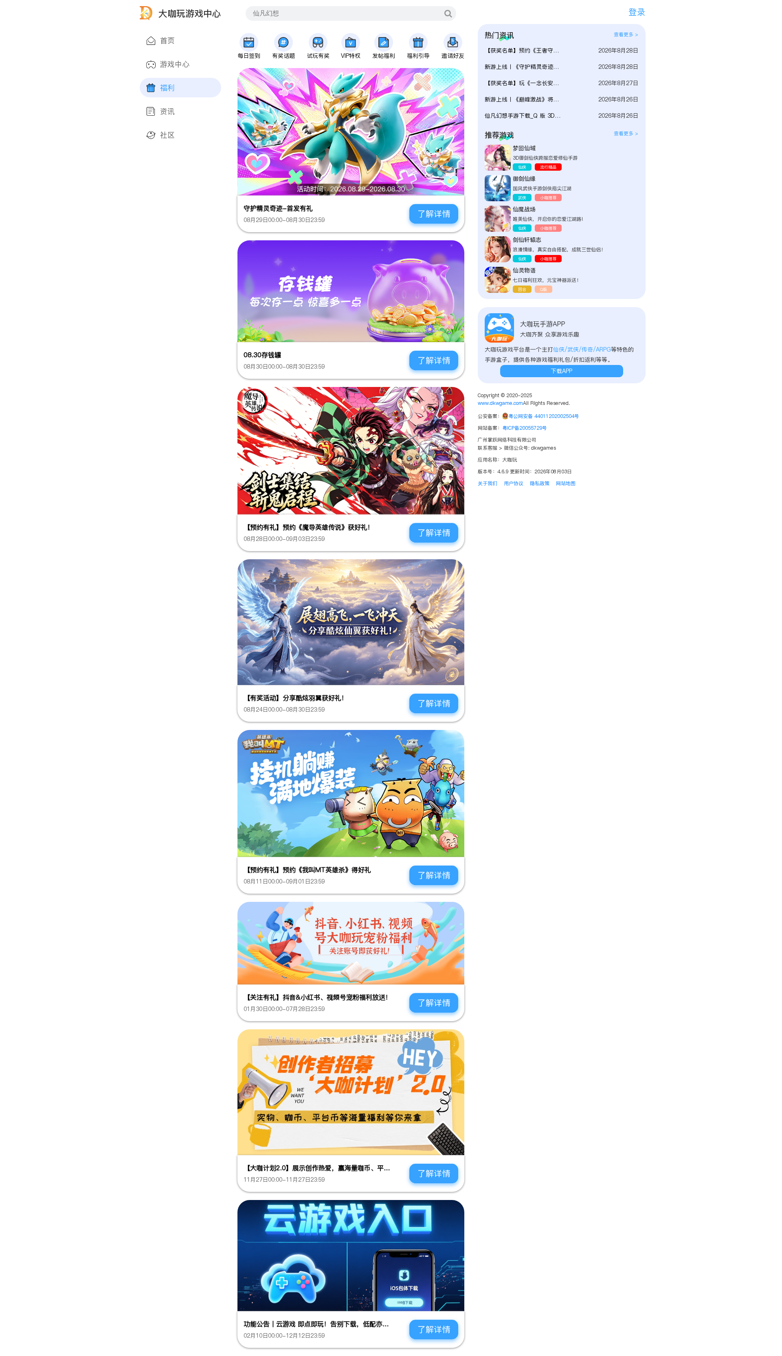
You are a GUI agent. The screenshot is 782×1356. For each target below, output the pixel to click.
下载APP (561, 371)
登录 (637, 12)
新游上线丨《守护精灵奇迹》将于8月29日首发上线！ (523, 67)
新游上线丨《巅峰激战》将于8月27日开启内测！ (523, 99)
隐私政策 (539, 483)
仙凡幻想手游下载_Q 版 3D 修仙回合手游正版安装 (523, 116)
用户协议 (513, 483)
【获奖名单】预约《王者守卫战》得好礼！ (523, 50)
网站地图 (566, 483)
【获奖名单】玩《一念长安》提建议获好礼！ (523, 83)
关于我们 (487, 483)
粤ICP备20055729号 (524, 427)
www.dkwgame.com (500, 403)
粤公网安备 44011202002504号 (543, 416)
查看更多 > (626, 34)
